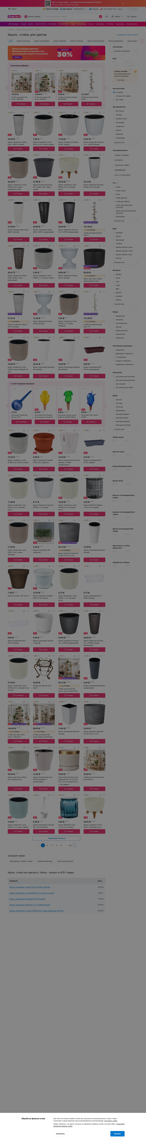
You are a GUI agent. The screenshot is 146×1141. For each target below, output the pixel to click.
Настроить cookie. (111, 1121)
